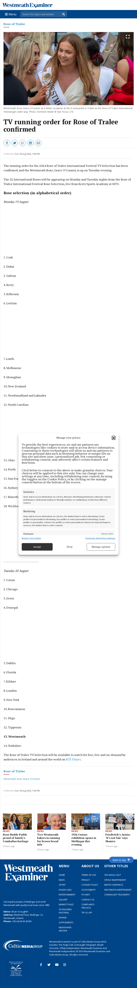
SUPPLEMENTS (66, 922)
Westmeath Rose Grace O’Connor (22, 778)
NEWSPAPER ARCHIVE (65, 929)
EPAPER (62, 917)
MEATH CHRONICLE (113, 884)
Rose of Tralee (14, 24)
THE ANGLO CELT (112, 874)
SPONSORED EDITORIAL (65, 911)
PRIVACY (86, 879)
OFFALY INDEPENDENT (115, 879)
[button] (113, 437)
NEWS (62, 879)
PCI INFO (86, 894)
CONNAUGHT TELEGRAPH (117, 894)
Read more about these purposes (100, 538)
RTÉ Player (73, 759)
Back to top (119, 860)
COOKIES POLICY (90, 884)
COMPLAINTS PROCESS (88, 906)
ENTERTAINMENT (67, 894)
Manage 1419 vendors (31, 538)
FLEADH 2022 (65, 889)
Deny (70, 546)
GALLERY (63, 899)
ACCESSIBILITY (89, 889)
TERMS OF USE (89, 874)
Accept (37, 546)
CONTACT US (88, 899)
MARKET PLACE (66, 904)
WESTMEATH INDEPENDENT (117, 889)
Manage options (101, 546)
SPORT (62, 884)
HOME (62, 874)
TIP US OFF (87, 912)
